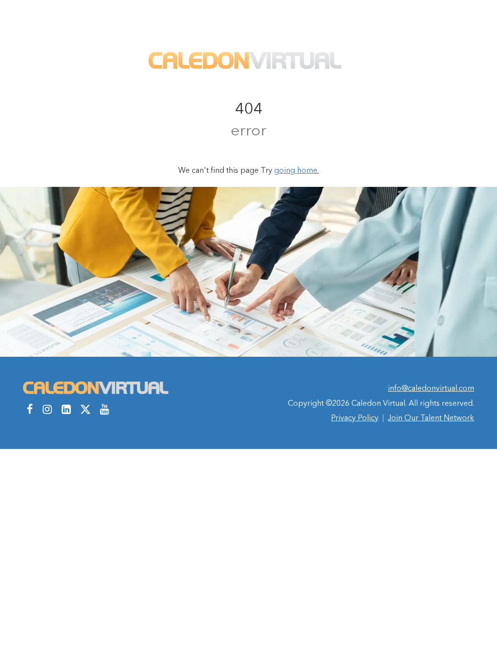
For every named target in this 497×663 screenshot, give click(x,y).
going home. (296, 170)
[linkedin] (66, 409)
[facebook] (30, 409)
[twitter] (85, 409)
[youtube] (104, 409)
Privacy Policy (355, 417)
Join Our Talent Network (431, 417)
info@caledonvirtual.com (431, 388)
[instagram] (47, 409)
